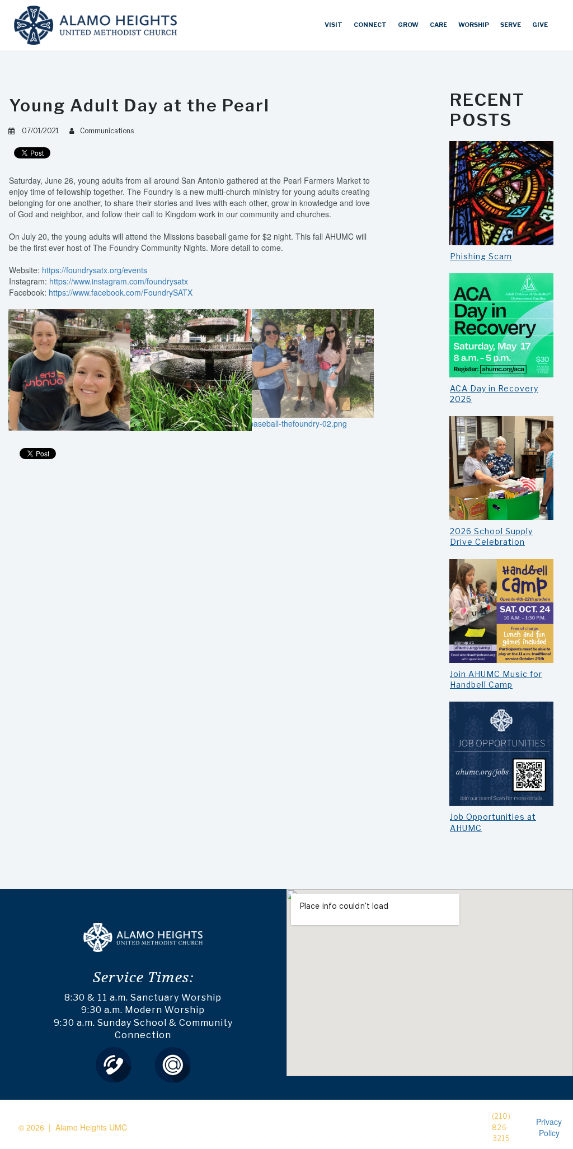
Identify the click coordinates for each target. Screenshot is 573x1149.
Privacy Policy (549, 1127)
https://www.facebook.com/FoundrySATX (120, 292)
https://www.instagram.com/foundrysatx (118, 281)
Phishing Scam (481, 256)
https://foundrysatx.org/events (94, 269)
